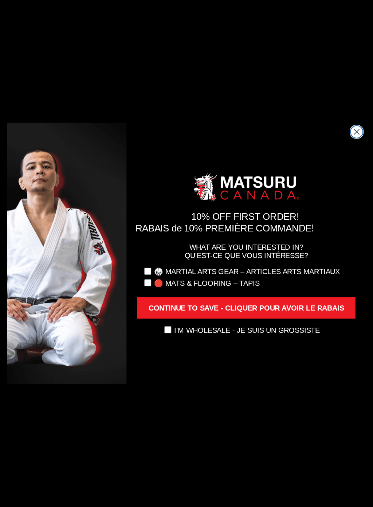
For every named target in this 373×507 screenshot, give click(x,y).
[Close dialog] (356, 132)
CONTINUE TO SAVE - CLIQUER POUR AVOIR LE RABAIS (246, 308)
